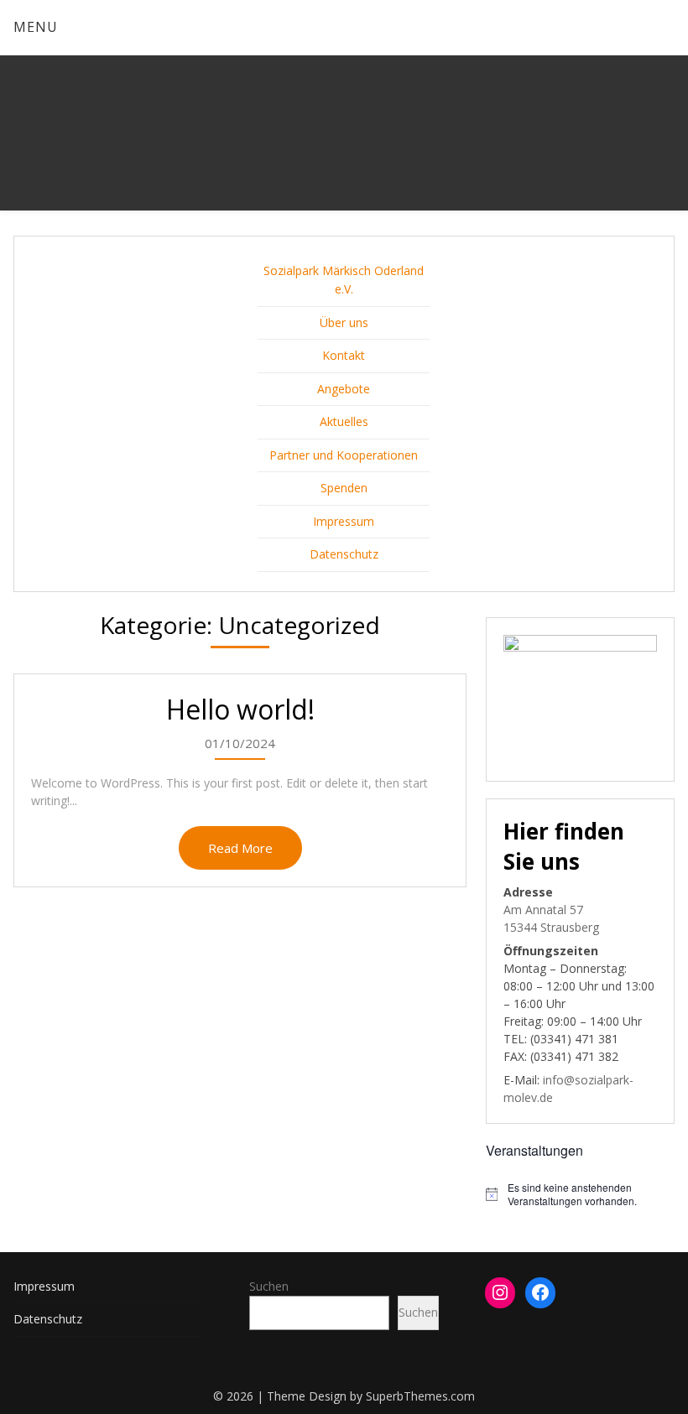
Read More (240, 848)
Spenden (344, 488)
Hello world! (240, 709)
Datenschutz (344, 554)
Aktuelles (344, 421)
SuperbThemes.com (420, 1396)
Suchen (269, 1286)
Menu (35, 27)
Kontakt (343, 355)
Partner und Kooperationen (343, 455)
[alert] (580, 1195)
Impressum (343, 521)
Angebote (343, 389)
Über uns (344, 322)
